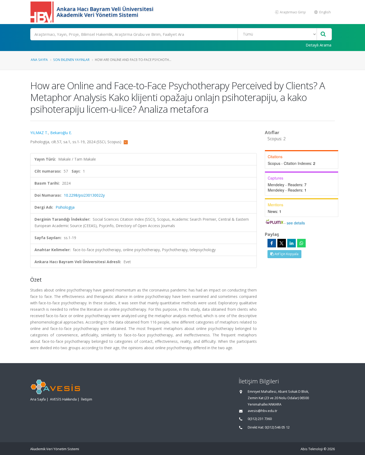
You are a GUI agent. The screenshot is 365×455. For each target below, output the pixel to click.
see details (296, 222)
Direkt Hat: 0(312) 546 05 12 (269, 427)
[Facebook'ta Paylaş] (271, 243)
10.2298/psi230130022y (84, 195)
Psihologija (65, 207)
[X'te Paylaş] (281, 243)
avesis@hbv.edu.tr (262, 411)
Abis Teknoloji (312, 449)
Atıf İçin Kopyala (286, 254)
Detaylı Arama (318, 45)
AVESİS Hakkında (63, 399)
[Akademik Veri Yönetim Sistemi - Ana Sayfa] (42, 12)
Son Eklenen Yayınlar (71, 59)
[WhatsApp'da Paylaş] (301, 243)
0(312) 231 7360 (260, 419)
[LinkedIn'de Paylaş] (291, 243)
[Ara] (323, 34)
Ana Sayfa (39, 59)
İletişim (86, 399)
